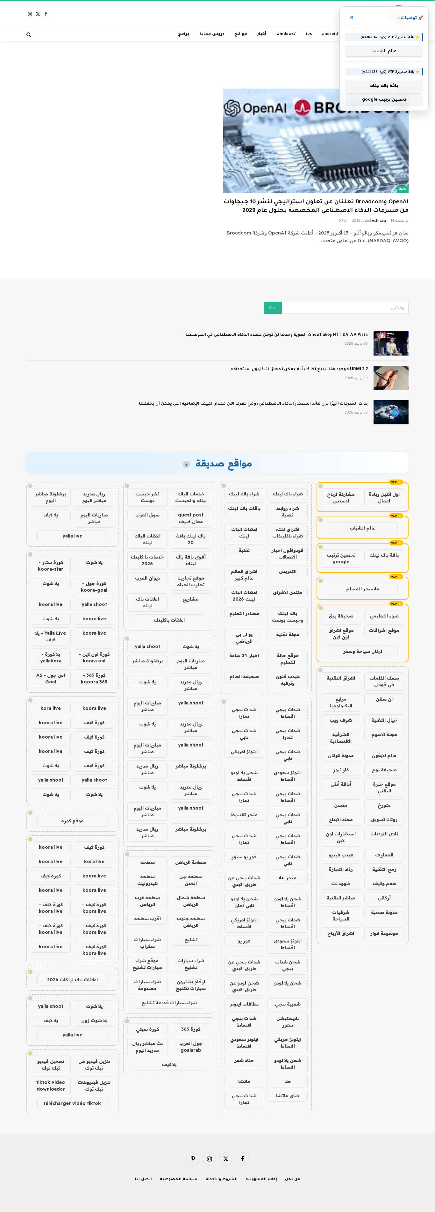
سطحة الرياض (190, 862)
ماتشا (244, 1081)
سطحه (147, 862)
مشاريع (191, 599)
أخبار (261, 34)
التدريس (287, 571)
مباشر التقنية (341, 898)
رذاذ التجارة (341, 869)
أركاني (384, 898)
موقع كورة (72, 821)
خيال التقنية (384, 720)
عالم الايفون (384, 755)
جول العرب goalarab (190, 1047)
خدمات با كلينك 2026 (147, 560)
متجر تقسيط (244, 815)
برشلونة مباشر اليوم (50, 497)
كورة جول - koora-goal (94, 587)
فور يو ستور (244, 857)
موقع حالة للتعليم (288, 659)
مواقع (241, 34)
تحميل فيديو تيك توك (50, 1064)
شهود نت (340, 883)
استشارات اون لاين (341, 837)
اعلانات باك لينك (147, 602)
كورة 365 (190, 1029)
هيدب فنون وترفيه (288, 680)
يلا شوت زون (94, 1020)
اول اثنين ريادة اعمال (384, 497)
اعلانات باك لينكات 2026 (72, 980)
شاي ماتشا (287, 1096)
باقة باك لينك (384, 555)
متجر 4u (287, 878)
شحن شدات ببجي (287, 965)
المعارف (384, 855)
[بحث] (29, 34)
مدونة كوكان (341, 755)
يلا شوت (190, 646)
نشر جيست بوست (147, 497)
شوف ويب (341, 720)
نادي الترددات (384, 834)
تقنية (402, 189)
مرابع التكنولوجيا (341, 702)
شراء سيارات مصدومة (147, 985)
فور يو (244, 941)
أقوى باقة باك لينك (191, 560)
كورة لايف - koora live (94, 908)
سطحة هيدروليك (147, 880)
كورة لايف (94, 722)
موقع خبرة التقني (384, 787)
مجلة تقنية (287, 634)
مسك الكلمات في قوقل (384, 681)
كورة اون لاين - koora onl (94, 657)
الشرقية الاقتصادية (341, 738)
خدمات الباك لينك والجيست (191, 497)
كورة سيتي (147, 1029)
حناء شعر (244, 1060)
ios (309, 34)
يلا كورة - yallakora (50, 657)
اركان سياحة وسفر (362, 651)
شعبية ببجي (288, 1004)
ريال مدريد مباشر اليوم (94, 497)
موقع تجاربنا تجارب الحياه (190, 581)
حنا (287, 1081)
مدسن (340, 805)
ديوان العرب (147, 578)
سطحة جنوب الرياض (191, 922)
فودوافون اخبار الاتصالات (287, 553)
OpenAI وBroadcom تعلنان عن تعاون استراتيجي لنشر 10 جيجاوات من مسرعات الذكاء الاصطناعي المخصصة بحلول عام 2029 (316, 206)
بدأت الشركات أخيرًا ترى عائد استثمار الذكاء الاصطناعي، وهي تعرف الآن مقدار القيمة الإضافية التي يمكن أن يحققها (253, 404)
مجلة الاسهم (384, 734)
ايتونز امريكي (244, 751)
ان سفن (384, 699)
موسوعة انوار (384, 933)
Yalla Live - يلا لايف (50, 636)
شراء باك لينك (288, 494)
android (330, 34)
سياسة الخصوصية (178, 1180)
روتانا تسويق (384, 819)
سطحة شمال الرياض (191, 901)
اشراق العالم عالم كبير (244, 574)
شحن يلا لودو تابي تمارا (244, 902)
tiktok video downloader (50, 1085)
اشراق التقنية (341, 678)
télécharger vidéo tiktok (72, 1103)
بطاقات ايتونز (244, 1004)
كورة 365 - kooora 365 (94, 678)
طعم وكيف (384, 883)
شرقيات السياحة (340, 915)
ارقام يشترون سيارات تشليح (191, 985)
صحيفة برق (341, 616)
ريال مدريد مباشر (191, 685)
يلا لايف (169, 1064)
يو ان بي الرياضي (244, 637)
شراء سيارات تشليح (190, 964)
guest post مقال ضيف (190, 518)
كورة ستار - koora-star (50, 565)
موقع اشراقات (384, 630)
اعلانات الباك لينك (244, 532)
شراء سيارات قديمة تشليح (169, 1003)
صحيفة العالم (244, 676)
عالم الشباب (362, 528)
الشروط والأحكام (221, 1180)
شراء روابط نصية (287, 511)
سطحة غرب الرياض (147, 901)
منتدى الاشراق (287, 592)
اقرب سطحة (147, 918)
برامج (183, 34)
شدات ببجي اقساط (287, 713)
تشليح (190, 939)
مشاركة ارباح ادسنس (341, 497)
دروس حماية (212, 34)
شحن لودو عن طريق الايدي (244, 986)
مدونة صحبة (384, 912)
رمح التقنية (384, 869)
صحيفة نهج (384, 770)
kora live (50, 708)
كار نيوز (341, 770)
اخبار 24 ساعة (244, 655)
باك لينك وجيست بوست (287, 616)
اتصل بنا (143, 1180)
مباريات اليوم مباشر (191, 664)
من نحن (292, 1180)
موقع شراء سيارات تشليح (147, 964)
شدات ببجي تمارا (244, 713)
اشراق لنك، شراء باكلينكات (287, 532)
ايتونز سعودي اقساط (288, 776)
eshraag (379, 221)
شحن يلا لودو (287, 983)
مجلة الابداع (341, 819)
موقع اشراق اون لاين (341, 633)
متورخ (384, 805)
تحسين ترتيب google (341, 558)
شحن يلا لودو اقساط (244, 776)
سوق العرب (147, 515)
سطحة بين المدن (191, 880)
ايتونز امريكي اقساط (244, 923)
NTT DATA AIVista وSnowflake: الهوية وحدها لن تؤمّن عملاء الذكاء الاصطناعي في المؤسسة (276, 335)
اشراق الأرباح (340, 933)
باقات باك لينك (244, 508)
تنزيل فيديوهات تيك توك (94, 1085)
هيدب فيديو (341, 855)
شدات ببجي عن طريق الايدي (244, 881)
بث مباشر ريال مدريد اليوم (147, 1047)
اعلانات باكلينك (169, 620)
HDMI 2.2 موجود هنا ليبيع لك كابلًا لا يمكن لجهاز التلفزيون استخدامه (299, 369)
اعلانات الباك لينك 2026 (244, 595)
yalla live (72, 536)
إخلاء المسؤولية (261, 1180)
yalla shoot (147, 646)
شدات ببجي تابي (244, 734)
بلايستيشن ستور (287, 1021)
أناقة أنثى (341, 784)
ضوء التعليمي (384, 616)
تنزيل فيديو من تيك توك (94, 1064)
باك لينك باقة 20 (190, 539)
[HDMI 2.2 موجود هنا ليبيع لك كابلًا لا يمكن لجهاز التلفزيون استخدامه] (391, 378)
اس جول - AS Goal (50, 678)
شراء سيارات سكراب (147, 943)
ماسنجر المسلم (362, 589)
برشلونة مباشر (147, 661)
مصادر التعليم (244, 613)
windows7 (286, 34)
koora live (50, 604)
